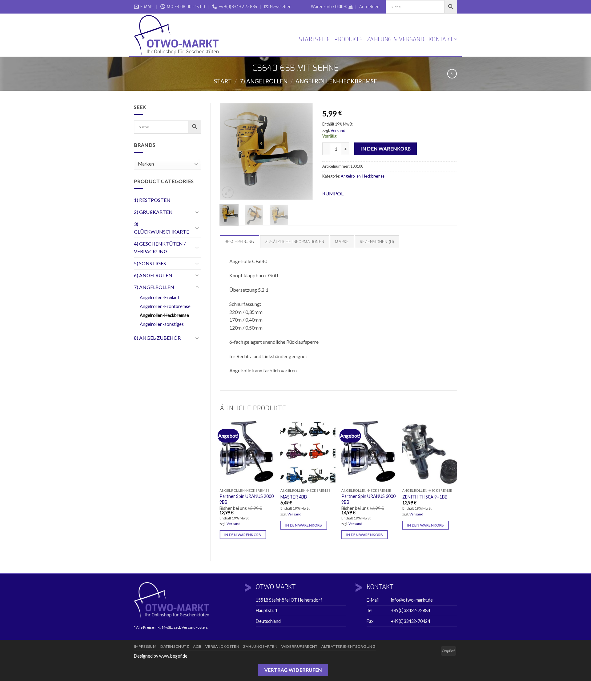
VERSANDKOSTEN (222, 646)
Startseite (314, 39)
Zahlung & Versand (395, 39)
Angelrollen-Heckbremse (336, 81)
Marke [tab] (342, 241)
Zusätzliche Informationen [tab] (294, 241)
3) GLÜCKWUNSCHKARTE (161, 228)
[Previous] (229, 151)
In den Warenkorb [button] (242, 535)
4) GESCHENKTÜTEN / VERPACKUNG (160, 247)
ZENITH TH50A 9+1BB (425, 496)
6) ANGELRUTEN (153, 275)
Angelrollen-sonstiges (162, 324)
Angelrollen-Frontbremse (165, 306)
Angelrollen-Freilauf (159, 297)
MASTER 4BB (293, 496)
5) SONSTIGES (150, 263)
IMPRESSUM (145, 646)
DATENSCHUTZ (174, 646)
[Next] (303, 151)
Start (223, 81)
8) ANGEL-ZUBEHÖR (157, 338)
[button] (277, 6)
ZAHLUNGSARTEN (260, 646)
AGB (197, 646)
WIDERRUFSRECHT (299, 646)
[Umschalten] (197, 212)
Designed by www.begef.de (160, 656)
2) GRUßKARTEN (153, 212)
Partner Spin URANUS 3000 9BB (368, 499)
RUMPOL (333, 193)
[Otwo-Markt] (178, 35)
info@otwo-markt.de (412, 600)
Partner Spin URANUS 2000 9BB (246, 499)
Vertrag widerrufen (293, 670)
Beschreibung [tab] (239, 241)
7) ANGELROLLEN (263, 81)
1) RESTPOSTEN (152, 200)
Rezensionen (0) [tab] (377, 241)
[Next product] (452, 73)
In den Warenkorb (385, 148)
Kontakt (440, 39)
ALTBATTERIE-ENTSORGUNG (348, 646)
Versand (338, 130)
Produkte (348, 39)
